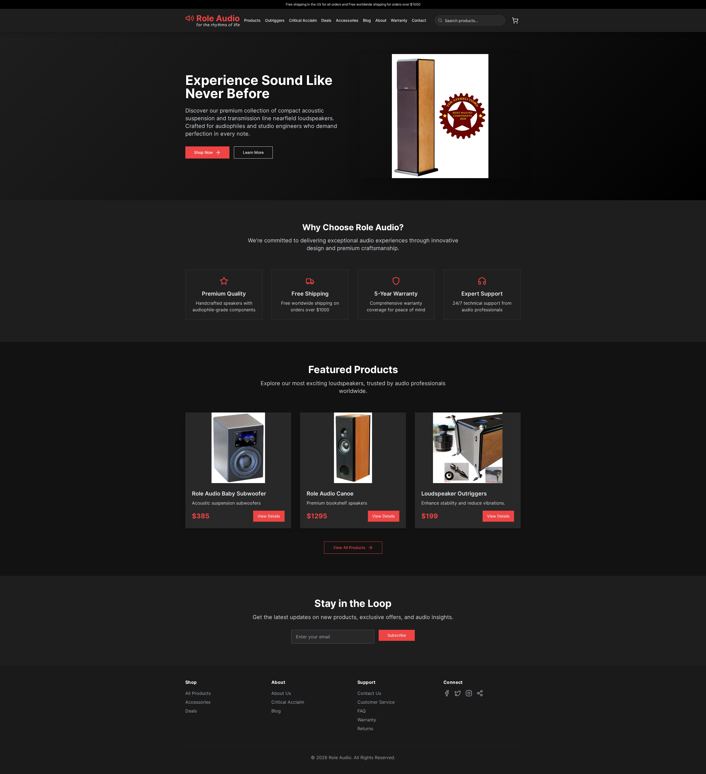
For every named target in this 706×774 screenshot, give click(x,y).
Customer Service (376, 702)
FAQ (361, 711)
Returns (365, 728)
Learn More (253, 152)
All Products (198, 693)
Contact (419, 20)
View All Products (349, 547)
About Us (281, 693)
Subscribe (396, 635)
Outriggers (275, 20)
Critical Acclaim (303, 20)
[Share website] (480, 693)
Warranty (399, 20)
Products (252, 20)
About (380, 20)
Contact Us (369, 693)
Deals (326, 20)
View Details (269, 516)
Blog (367, 20)
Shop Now (203, 152)
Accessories (347, 20)
